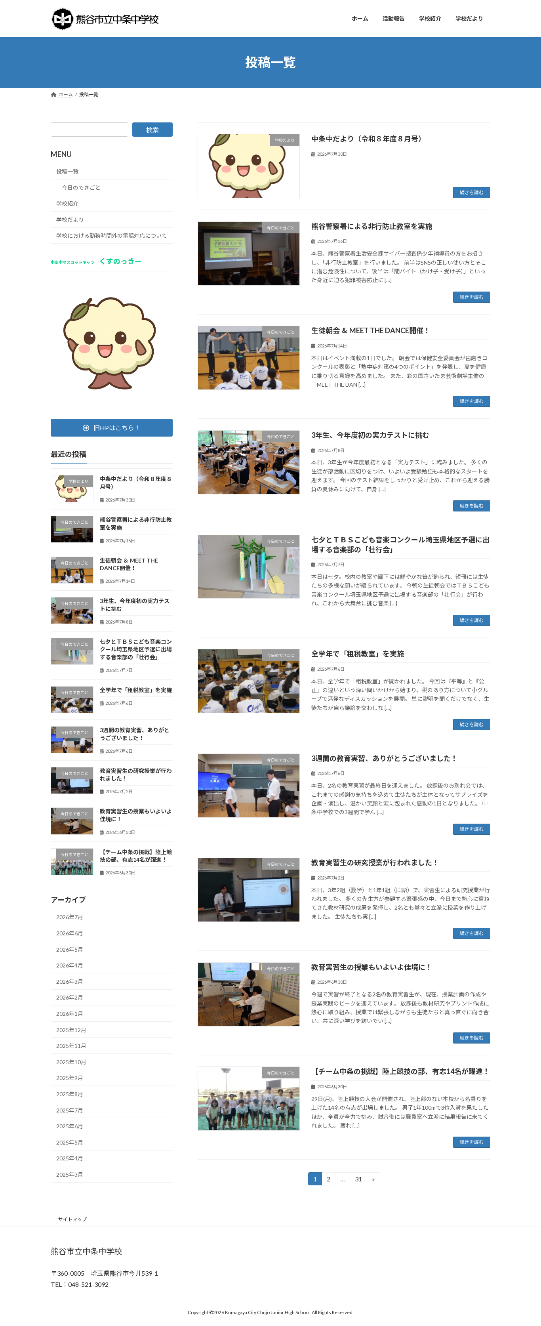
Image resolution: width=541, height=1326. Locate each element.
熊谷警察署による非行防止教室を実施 (371, 226)
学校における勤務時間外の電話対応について (111, 235)
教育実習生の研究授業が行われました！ (375, 862)
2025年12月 (71, 1029)
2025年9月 (69, 1077)
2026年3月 (69, 981)
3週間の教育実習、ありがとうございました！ (384, 758)
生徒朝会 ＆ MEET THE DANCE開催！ (371, 330)
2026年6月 (69, 933)
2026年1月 (69, 1013)
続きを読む (472, 192)
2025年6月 (69, 1126)
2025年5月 (69, 1142)
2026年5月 (69, 949)
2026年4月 (69, 965)
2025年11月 (71, 1045)
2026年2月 (69, 997)
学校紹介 (67, 203)
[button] (112, 428)
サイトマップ (72, 1219)
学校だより (70, 219)
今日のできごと (81, 187)
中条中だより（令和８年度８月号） (368, 138)
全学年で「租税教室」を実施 (357, 653)
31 (358, 1180)
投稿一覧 (67, 171)
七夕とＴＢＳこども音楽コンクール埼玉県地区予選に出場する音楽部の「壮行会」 (136, 649)
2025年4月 (69, 1158)
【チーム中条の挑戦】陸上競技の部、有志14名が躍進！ (400, 1071)
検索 (152, 130)
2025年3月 (69, 1174)
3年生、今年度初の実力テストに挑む (370, 435)
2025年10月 (71, 1061)
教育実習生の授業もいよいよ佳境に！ (371, 967)
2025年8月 (69, 1094)
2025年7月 (69, 1110)
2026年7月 (69, 917)
